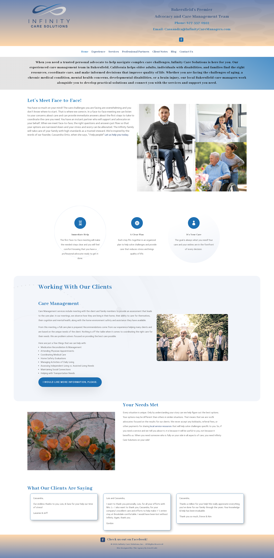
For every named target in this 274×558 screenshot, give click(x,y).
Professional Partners (135, 52)
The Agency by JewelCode (145, 548)
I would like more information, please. (70, 382)
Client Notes (160, 52)
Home (84, 52)
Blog (173, 52)
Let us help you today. (117, 134)
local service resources (161, 426)
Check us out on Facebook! (127, 539)
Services (113, 52)
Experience (98, 52)
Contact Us (186, 52)
